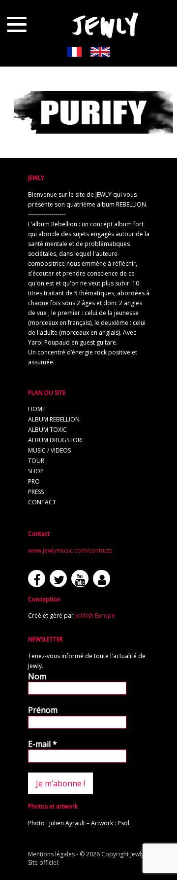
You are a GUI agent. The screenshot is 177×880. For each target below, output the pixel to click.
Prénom (43, 709)
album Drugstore (56, 440)
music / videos (49, 450)
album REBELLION (54, 419)
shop (36, 471)
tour (36, 461)
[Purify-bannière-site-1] (93, 129)
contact (42, 502)
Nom (37, 676)
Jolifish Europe (95, 615)
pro (34, 481)
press (36, 492)
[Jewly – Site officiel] (105, 24)
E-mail (42, 744)
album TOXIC (47, 429)
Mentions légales (51, 854)
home (36, 409)
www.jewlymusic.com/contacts (70, 550)
